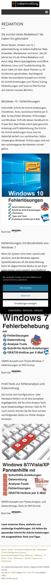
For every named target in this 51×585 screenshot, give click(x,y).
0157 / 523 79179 (29, 572)
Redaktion (38, 555)
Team (10, 558)
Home (3, 549)
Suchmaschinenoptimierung (12, 555)
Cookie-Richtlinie (14, 310)
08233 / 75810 (10, 572)
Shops (10, 549)
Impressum (38, 310)
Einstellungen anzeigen (25, 303)
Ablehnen (25, 295)
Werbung (29, 555)
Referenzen (18, 558)
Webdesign (41, 549)
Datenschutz (28, 310)
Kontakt (28, 558)
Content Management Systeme (13, 552)
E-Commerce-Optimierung (25, 549)
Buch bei (6, 231)
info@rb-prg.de (12, 578)
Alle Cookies (25, 287)
